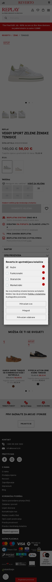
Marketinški (16, 285)
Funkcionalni (16, 273)
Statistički (15, 279)
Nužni (13, 267)
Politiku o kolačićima (36, 294)
